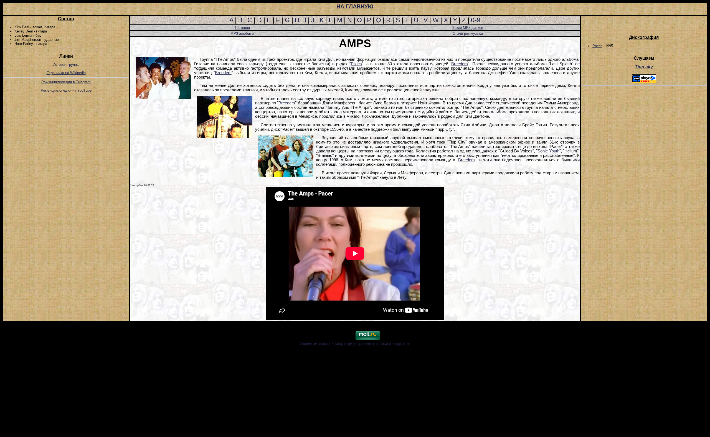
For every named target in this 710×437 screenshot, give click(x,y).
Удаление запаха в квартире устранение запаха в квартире (354, 343)
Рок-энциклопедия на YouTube (66, 90)
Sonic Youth (548, 151)
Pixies (356, 64)
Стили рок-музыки (468, 33)
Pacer (597, 46)
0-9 (475, 20)
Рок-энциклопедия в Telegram (66, 82)
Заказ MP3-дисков (467, 28)
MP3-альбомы (242, 33)
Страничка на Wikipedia (66, 73)
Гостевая (242, 28)
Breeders (459, 64)
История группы (66, 64)
